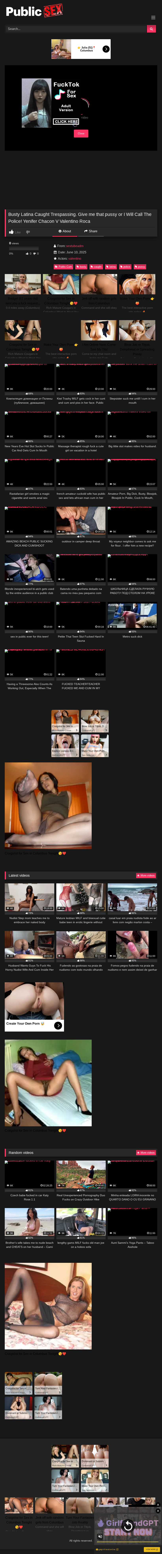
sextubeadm (74, 246)
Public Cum (65, 266)
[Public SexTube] (81, 11)
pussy (141, 266)
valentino (74, 258)
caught (98, 266)
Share (92, 231)
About (66, 231)
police (126, 266)
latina (112, 266)
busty (83, 266)
